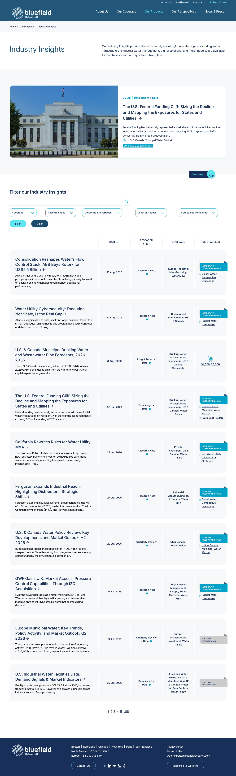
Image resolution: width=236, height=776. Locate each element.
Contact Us (166, 2)
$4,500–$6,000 (210, 364)
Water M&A (178, 275)
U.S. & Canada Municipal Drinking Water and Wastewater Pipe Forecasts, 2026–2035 (51, 354)
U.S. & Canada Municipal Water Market (149, 140)
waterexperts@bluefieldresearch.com (188, 755)
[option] (118, 122)
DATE (112, 241)
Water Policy (178, 545)
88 (127, 712)
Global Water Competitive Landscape (209, 277)
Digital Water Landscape (209, 322)
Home (13, 26)
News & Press (214, 11)
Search (196, 2)
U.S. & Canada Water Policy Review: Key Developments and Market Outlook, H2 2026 (52, 537)
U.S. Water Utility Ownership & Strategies (211, 457)
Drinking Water (178, 353)
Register (213, 2)
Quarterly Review (146, 541)
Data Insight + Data (146, 97)
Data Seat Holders (212, 417)
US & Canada (178, 541)
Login (223, 2)
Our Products (154, 11)
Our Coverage (126, 11)
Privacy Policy (175, 746)
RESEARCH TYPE (146, 242)
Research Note (146, 270)
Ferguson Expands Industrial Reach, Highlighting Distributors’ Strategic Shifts (48, 491)
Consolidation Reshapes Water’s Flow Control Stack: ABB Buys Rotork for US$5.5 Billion (49, 264)
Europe (172, 268)
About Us (102, 11)
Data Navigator (182, 2)
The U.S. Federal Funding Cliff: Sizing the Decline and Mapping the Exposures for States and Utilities (168, 112)
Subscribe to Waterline (185, 765)
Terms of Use (175, 751)
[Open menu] (110, 11)
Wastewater (178, 368)
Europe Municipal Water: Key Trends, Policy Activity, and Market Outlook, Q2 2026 (51, 633)
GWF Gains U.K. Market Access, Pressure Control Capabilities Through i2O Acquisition (53, 583)
